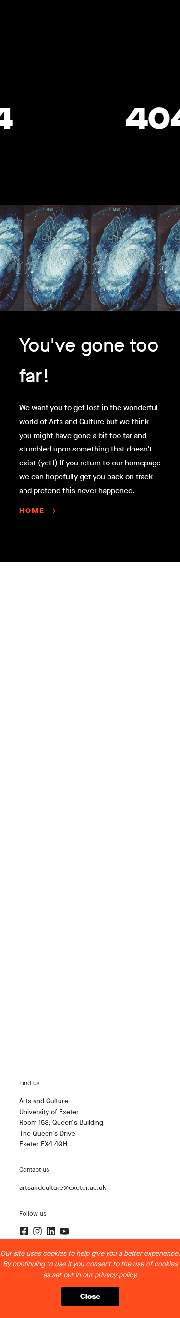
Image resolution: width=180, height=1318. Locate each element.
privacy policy (115, 1275)
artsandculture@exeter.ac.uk (62, 1187)
